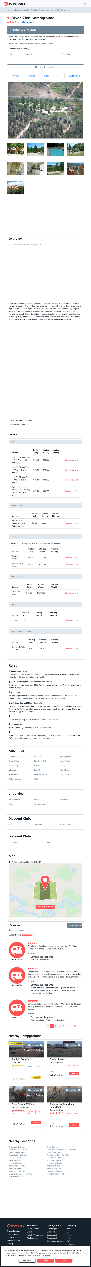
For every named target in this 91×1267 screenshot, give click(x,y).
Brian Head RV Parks (17, 1147)
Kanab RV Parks (15, 1168)
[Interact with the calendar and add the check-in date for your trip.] (11, 54)
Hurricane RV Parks (54, 1163)
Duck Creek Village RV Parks (58, 1155)
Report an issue (17, 930)
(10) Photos (16, 76)
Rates (46, 76)
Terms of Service (13, 1231)
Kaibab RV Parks (53, 1166)
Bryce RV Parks (53, 1147)
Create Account (33, 1229)
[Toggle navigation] (85, 3)
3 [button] (59, 1026)
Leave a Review (74, 925)
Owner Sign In (52, 1229)
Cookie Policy (12, 1237)
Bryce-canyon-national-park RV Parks (61, 1150)
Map (58, 76)
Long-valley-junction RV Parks (20, 1174)
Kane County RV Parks (17, 1171)
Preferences (27, 1260)
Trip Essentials (32, 1238)
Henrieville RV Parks (55, 1160)
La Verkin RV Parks (54, 1171)
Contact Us (71, 1244)
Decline (45, 1260)
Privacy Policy (12, 1234)
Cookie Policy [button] (81, 1253)
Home (9, 10)
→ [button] (80, 1026)
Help (68, 1238)
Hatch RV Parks (15, 1160)
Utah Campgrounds (21, 10)
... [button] (70, 1026)
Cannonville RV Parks (17, 1152)
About (69, 1229)
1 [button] (52, 1026)
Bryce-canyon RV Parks (18, 1150)
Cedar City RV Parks (54, 1152)
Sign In (29, 1232)
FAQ (68, 1241)
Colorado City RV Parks (18, 1155)
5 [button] (67, 1026)
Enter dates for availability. (19, 49)
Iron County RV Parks (17, 1166)
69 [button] (75, 1026)
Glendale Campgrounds (40, 10)
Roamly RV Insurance (35, 1235)
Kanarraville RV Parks (55, 1168)
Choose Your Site (71, 460)
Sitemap (10, 1244)
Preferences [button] (46, 1255)
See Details (36, 1077)
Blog (68, 1232)
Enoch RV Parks (15, 1158)
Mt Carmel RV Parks (16, 1177)
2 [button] (55, 1026)
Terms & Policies (13, 1241)
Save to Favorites (47, 67)
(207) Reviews (74, 76)
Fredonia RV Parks (54, 1158)
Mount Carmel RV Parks (56, 1174)
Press (69, 1235)
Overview (32, 76)
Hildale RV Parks (15, 1163)
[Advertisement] (45, 216)
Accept (64, 1260)
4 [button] (63, 1026)
